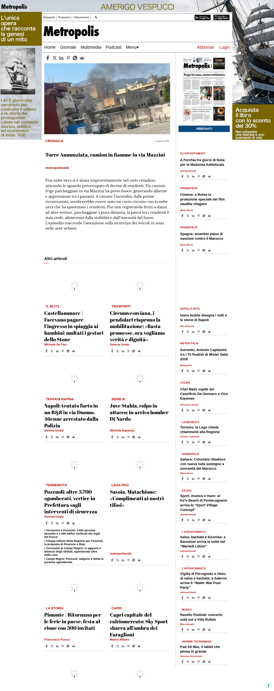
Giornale (68, 47)
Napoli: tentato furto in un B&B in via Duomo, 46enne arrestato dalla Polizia (71, 415)
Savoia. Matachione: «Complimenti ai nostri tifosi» (137, 498)
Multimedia (91, 47)
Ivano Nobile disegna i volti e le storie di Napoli (203, 317)
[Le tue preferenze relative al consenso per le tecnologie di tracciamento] (268, 685)
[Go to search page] (96, 17)
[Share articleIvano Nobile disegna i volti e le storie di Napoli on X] (188, 331)
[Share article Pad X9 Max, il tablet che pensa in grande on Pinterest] (199, 661)
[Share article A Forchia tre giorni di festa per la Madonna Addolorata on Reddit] (210, 176)
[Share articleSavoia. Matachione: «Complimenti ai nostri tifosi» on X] (118, 560)
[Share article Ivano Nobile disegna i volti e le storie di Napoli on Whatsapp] (204, 331)
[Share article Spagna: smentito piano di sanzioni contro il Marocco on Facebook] (183, 250)
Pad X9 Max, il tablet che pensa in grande (200, 649)
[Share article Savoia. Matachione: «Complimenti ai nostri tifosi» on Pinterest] (129, 560)
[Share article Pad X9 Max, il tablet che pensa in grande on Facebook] (183, 661)
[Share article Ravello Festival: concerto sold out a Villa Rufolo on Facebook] (183, 629)
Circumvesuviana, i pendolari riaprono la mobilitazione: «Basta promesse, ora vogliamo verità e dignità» (137, 326)
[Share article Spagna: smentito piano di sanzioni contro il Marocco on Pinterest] (199, 250)
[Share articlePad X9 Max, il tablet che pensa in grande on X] (188, 661)
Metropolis (49, 17)
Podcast (113, 47)
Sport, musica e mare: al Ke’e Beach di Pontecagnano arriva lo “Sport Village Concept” (203, 503)
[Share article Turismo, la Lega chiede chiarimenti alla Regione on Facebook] (183, 442)
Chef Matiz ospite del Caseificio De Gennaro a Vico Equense (204, 393)
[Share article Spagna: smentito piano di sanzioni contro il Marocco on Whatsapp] (204, 250)
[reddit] (82, 58)
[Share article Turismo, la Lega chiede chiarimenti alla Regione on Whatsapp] (204, 442)
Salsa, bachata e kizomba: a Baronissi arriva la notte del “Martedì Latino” (202, 541)
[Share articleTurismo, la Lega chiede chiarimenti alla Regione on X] (188, 442)
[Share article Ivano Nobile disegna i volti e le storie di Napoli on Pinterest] (199, 331)
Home (50, 47)
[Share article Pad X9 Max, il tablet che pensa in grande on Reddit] (210, 661)
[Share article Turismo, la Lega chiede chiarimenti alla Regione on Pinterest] (199, 442)
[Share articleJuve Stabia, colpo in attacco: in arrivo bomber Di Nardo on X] (118, 437)
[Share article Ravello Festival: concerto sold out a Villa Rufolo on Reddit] (210, 629)
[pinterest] (68, 58)
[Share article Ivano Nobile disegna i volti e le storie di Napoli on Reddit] (210, 331)
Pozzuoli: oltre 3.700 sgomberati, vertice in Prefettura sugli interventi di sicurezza (70, 501)
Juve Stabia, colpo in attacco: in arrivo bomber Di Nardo (139, 412)
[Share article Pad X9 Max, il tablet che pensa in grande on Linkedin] (194, 661)
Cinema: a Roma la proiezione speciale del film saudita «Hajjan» (202, 199)
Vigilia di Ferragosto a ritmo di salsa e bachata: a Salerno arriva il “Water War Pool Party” (203, 580)
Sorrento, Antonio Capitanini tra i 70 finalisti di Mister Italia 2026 (204, 354)
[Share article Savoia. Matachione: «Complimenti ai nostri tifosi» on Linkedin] (123, 560)
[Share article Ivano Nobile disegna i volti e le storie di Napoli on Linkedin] (194, 331)
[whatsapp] (75, 58)
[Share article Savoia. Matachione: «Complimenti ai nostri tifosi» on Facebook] (112, 560)
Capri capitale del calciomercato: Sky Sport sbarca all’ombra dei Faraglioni (139, 624)
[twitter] (54, 58)
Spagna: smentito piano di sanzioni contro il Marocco (201, 236)
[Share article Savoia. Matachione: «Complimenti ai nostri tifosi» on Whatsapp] (134, 560)
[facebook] (48, 58)
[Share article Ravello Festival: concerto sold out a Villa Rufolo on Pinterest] (199, 629)
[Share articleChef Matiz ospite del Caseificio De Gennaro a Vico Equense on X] (188, 410)
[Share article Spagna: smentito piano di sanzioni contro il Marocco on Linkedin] (194, 250)
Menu (131, 47)
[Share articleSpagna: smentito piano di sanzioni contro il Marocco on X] (188, 250)
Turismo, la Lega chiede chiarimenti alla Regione (200, 429)
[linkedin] (61, 58)
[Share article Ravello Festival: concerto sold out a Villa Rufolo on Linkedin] (194, 629)
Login (224, 47)
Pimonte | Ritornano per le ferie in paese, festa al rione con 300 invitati (72, 621)
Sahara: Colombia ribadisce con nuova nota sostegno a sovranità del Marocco (202, 464)
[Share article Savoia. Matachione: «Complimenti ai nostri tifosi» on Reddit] (139, 560)
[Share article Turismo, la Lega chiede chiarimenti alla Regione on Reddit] (210, 442)
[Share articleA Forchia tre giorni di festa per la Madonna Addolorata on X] (188, 176)
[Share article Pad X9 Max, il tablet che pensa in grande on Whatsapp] (204, 661)
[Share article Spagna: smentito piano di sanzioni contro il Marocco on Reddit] (210, 250)
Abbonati (205, 47)
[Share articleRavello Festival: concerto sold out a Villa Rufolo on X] (188, 629)
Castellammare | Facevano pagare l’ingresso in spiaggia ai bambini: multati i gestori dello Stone (73, 326)
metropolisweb (120, 553)
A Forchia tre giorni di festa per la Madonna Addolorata (202, 162)
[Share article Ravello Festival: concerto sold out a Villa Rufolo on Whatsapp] (204, 629)
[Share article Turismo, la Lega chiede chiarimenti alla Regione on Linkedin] (194, 442)
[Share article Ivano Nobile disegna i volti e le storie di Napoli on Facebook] (183, 331)
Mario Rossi (186, 210)
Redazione (64, 17)
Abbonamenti (81, 17)
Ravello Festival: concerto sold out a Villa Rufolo (201, 617)
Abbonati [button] (204, 128)
